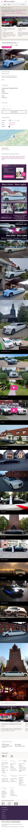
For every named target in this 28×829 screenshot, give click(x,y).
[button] (26, 1)
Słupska (10, 13)
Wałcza (23, 13)
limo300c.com (11, 124)
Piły (14, 13)
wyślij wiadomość (12, 122)
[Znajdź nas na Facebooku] (3, 804)
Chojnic (18, 13)
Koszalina (18, 11)
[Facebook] (9, 126)
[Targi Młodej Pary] (12, 756)
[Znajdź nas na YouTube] (16, 804)
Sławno (9, 4)
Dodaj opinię (14, 111)
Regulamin (4, 807)
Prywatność (5, 809)
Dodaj (16, 45)
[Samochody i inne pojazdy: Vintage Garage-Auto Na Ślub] (9, 22)
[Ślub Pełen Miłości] (4, 756)
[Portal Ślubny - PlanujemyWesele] (9, 1)
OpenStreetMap (21, 145)
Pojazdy (4, 4)
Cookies (4, 811)
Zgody (3, 813)
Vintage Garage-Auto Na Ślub (11, 28)
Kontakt (4, 818)
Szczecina (4, 13)
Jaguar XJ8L (21, 28)
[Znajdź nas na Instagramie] (9, 804)
